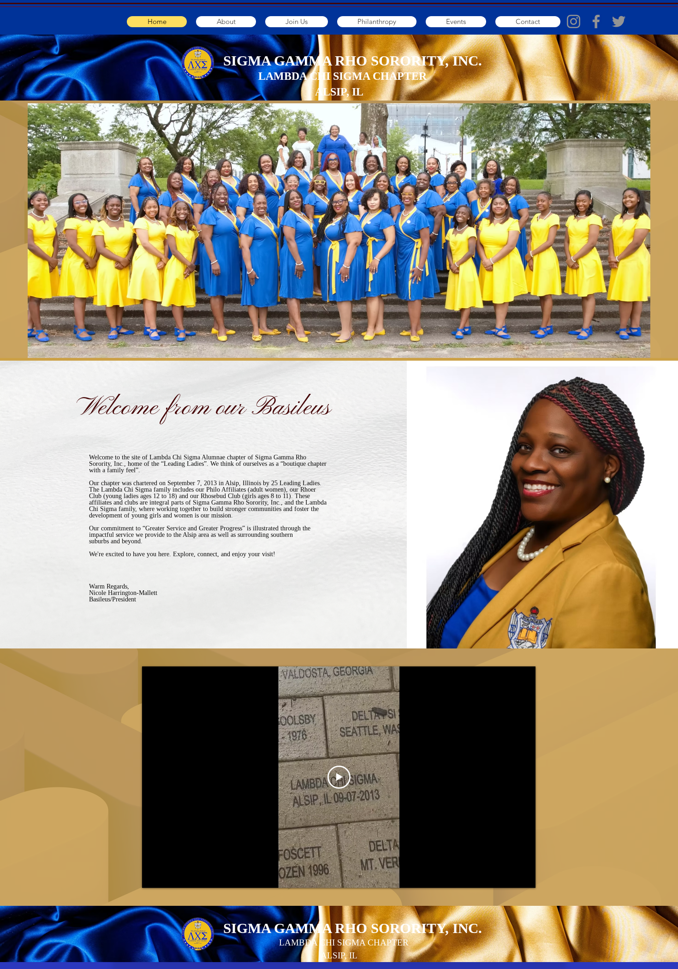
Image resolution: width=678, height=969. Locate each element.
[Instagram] (574, 21)
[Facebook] (596, 21)
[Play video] (339, 777)
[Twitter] (619, 21)
